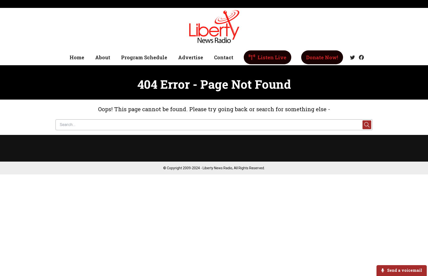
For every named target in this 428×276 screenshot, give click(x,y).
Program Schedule (144, 57)
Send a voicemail (404, 270)
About (102, 57)
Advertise (190, 57)
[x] (352, 57)
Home (77, 57)
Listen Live (271, 57)
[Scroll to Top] (416, 252)
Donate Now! (322, 57)
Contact (223, 57)
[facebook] (360, 57)
